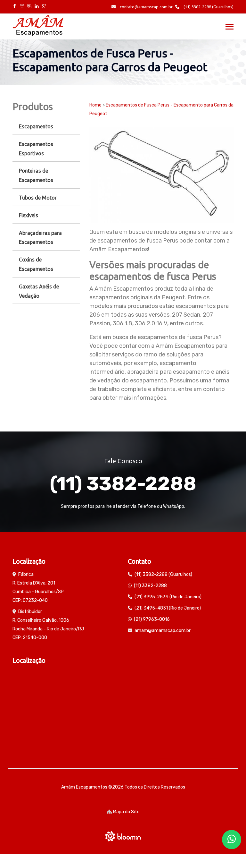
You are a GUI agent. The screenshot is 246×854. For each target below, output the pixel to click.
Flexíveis (28, 215)
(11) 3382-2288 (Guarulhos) (208, 6)
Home (95, 105)
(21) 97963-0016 (152, 619)
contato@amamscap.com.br (146, 6)
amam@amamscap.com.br (163, 630)
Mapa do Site (126, 812)
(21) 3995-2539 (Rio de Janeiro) (168, 597)
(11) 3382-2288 (123, 483)
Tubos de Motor (38, 198)
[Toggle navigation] (230, 27)
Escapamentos (36, 126)
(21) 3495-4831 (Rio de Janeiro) (168, 608)
